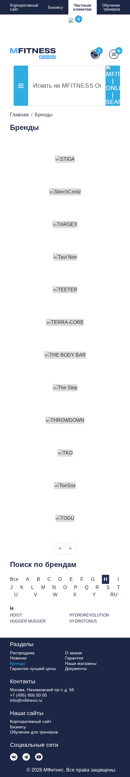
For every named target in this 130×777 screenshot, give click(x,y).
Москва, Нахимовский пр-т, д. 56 (42, 689)
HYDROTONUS (83, 621)
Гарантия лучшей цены (33, 668)
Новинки (18, 658)
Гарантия (74, 658)
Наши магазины (80, 663)
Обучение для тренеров (34, 732)
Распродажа (22, 652)
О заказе (73, 652)
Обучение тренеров (111, 7)
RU (114, 594)
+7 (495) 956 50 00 (28, 695)
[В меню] (111, 54)
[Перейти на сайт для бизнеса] (92, 54)
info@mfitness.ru (26, 700)
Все (14, 579)
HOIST (16, 615)
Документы (76, 668)
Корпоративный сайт (24, 7)
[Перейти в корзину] (74, 38)
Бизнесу (55, 7)
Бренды (17, 663)
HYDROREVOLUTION (89, 615)
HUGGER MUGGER (28, 621)
